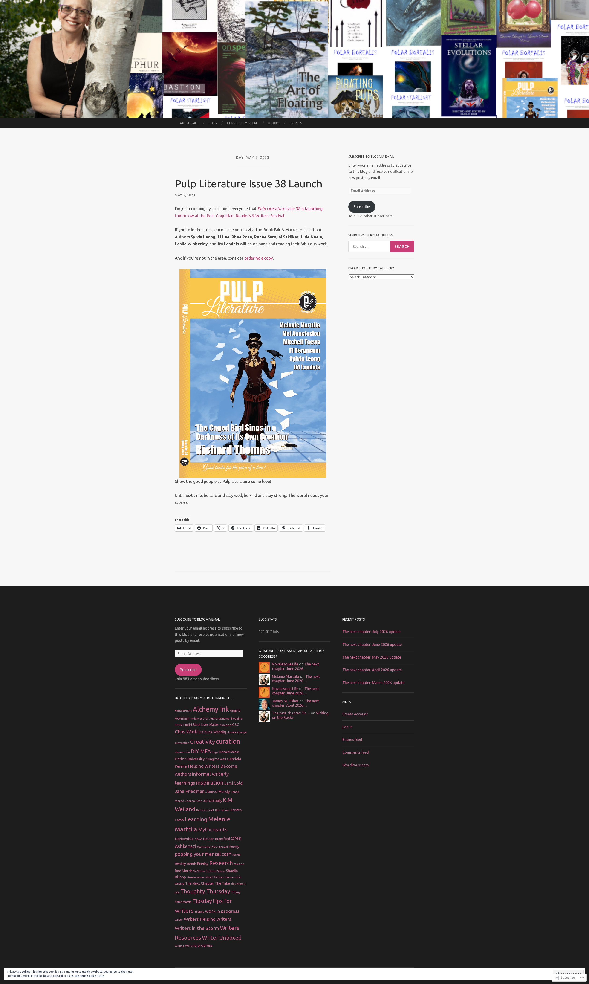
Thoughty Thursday (205, 891)
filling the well (215, 759)
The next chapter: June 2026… (295, 666)
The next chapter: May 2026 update (371, 657)
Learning (196, 819)
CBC (235, 724)
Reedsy (202, 864)
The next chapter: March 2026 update (373, 683)
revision (239, 863)
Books (274, 123)
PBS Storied (219, 847)
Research (221, 863)
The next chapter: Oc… (291, 713)
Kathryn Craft (205, 810)
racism (236, 854)
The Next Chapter (199, 883)
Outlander (203, 846)
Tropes (199, 911)
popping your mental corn (203, 854)
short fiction (214, 877)
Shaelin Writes (195, 877)
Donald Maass (229, 752)
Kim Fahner (222, 810)
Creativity (202, 741)
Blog (213, 123)
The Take (222, 883)
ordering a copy (258, 258)
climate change (237, 732)
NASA (198, 838)
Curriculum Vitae (242, 123)
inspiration (209, 782)
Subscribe (362, 207)
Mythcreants (212, 829)
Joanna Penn (193, 800)
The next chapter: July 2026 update (371, 632)
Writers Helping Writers (207, 919)
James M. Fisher (285, 701)
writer (179, 919)
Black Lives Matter (206, 724)
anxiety (194, 718)
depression (182, 752)
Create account (355, 714)
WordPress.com (355, 765)
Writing (179, 945)
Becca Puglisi (183, 724)
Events (296, 123)
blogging (225, 724)
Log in (347, 727)
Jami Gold (233, 783)
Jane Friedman (190, 791)
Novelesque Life (285, 664)
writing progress (199, 945)
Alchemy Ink (211, 709)
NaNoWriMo (184, 839)
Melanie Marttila (285, 676)
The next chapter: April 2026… (295, 703)
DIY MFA (201, 751)
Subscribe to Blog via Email (371, 156)
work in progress (222, 911)
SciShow (199, 871)
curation (228, 741)
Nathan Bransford (216, 839)
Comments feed (355, 752)
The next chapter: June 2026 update (372, 644)
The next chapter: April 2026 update (372, 670)
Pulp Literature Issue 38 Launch (248, 183)
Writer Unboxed (222, 937)
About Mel (189, 123)
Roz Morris (183, 871)
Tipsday (202, 901)
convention (182, 742)
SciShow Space (215, 871)
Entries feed (352, 739)
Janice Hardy (217, 791)
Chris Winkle (188, 731)
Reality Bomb (185, 864)
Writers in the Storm (197, 928)
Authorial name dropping (225, 718)
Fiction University (190, 759)
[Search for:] (381, 246)
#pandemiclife (183, 710)
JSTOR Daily (212, 801)
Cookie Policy (95, 975)
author (203, 718)
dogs (215, 752)
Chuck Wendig (214, 732)
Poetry (234, 847)
